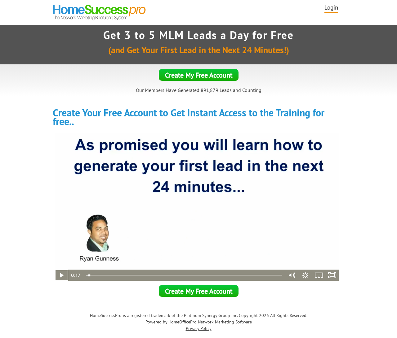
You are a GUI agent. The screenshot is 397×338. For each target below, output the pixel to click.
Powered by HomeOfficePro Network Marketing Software (198, 322)
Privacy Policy (199, 328)
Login (331, 7)
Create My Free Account (198, 75)
